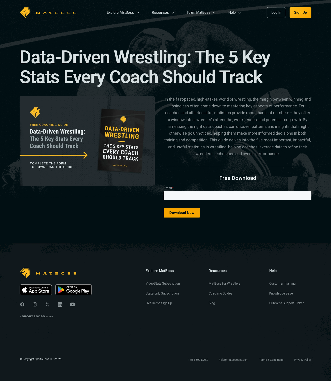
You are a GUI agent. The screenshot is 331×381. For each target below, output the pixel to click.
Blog (212, 303)
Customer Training (282, 283)
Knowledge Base (281, 293)
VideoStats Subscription (163, 283)
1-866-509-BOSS (198, 359)
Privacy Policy (302, 359)
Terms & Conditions (271, 359)
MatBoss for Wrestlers (224, 283)
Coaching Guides (220, 293)
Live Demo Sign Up (159, 303)
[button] (123, 12)
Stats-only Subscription (162, 293)
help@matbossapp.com (233, 359)
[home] (48, 12)
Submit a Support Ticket (286, 303)
